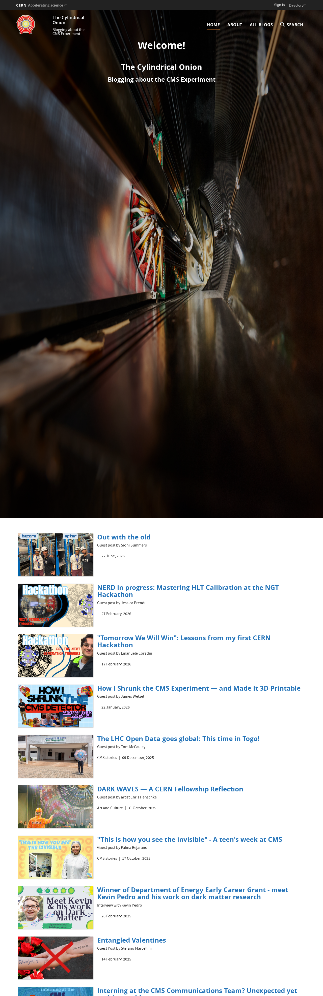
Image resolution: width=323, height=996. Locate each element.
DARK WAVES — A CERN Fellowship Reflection (170, 788)
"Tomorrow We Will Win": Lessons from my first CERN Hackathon (184, 641)
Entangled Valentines (131, 940)
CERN (39, 5)
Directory (296, 5)
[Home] (33, 24)
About (234, 24)
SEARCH (295, 24)
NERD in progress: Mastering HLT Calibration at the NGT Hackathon (188, 591)
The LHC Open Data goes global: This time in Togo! (178, 738)
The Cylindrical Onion (68, 20)
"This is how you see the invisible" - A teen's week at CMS (189, 839)
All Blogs (261, 24)
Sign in (279, 5)
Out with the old (123, 536)
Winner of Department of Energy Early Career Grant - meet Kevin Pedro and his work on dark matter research (192, 893)
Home (213, 24)
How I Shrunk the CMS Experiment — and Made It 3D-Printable (199, 688)
